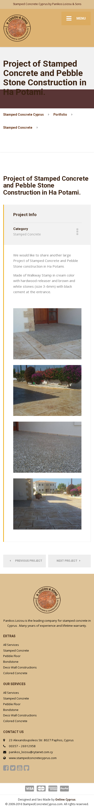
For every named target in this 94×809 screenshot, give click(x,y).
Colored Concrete (15, 673)
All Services (11, 645)
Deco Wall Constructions (20, 667)
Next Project (68, 560)
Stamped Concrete (16, 650)
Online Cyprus (65, 799)
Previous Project (27, 560)
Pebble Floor (12, 656)
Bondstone (10, 662)
